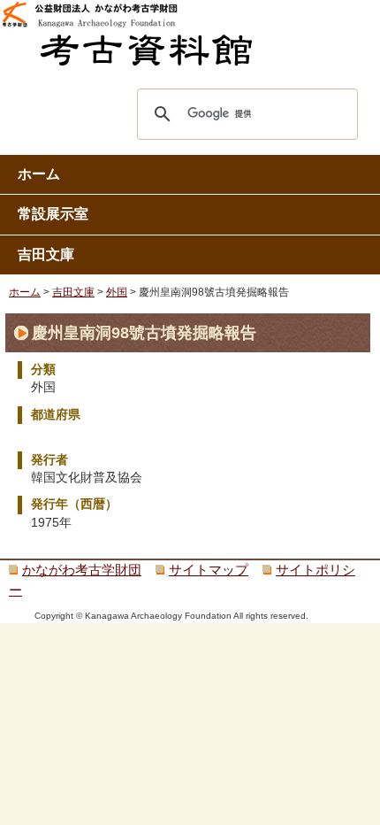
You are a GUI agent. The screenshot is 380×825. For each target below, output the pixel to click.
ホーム (39, 174)
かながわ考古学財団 (81, 569)
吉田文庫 (46, 254)
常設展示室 (53, 213)
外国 (116, 292)
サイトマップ (208, 569)
